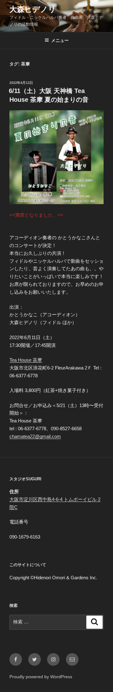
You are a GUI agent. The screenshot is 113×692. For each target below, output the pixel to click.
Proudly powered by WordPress (40, 676)
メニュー (60, 40)
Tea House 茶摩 (25, 360)
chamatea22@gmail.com (35, 436)
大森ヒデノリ (32, 9)
